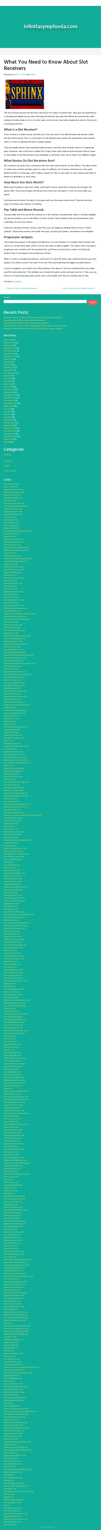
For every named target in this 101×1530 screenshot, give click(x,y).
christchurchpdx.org (12, 953)
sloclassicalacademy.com (14, 928)
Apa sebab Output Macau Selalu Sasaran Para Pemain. (24, 320)
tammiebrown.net (11, 1047)
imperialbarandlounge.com (15, 696)
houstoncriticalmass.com (14, 911)
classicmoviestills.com (13, 889)
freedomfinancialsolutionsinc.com (18, 1276)
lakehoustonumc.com (13, 1240)
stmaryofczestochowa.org (15, 1014)
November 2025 (10, 351)
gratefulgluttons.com (13, 878)
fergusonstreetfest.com (14, 1430)
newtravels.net (10, 536)
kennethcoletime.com (13, 1025)
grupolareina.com (11, 633)
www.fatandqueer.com (14, 1287)
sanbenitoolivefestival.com (15, 887)
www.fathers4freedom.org (15, 1262)
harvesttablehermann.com (15, 658)
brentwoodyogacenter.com (16, 1328)
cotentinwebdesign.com (14, 638)
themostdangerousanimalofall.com (19, 914)
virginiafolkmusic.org (13, 818)
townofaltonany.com (13, 1085)
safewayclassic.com (12, 544)
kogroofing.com (11, 594)
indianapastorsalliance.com (15, 1160)
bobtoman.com (10, 589)
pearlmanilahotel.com (13, 583)
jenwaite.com (10, 1466)
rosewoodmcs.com (12, 1359)
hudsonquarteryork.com (14, 1400)
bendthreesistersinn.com (14, 1102)
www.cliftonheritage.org (14, 1320)
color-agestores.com (13, 859)
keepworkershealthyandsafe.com (18, 558)
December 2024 (10, 373)
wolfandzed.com (11, 1348)
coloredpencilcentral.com (15, 691)
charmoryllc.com (11, 906)
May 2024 (7, 381)
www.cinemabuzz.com (13, 1353)
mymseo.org (9, 1494)
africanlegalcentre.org (13, 972)
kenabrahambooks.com (14, 956)
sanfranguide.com (11, 903)
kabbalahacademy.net (13, 771)
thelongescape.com (12, 1052)
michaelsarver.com (12, 784)
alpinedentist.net (11, 597)
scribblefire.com (11, 842)
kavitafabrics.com (11, 1116)
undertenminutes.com (13, 514)
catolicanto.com (11, 829)
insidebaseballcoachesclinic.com (18, 1441)
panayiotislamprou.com (14, 605)
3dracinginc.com (11, 909)
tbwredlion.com (11, 1419)
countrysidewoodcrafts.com (16, 547)
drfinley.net (9, 1475)
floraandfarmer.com (12, 666)
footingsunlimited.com (14, 1298)
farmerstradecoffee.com (14, 1223)
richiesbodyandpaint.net (14, 492)
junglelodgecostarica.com (15, 1058)
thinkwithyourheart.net (14, 702)
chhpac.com (9, 1497)
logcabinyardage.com (13, 1226)
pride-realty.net (10, 1452)
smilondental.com (11, 773)
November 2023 (10, 397)
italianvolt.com (10, 724)
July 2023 (7, 408)
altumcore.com (10, 1187)
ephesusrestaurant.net (13, 1389)
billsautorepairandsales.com (16, 1422)
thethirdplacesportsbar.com (16, 1386)
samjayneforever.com (13, 1433)
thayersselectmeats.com (14, 1198)
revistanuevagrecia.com (14, 989)
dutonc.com (9, 1049)
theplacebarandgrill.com (14, 1149)
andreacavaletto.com (13, 851)
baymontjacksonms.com (14, 1083)
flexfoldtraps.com (11, 1279)
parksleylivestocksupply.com (16, 853)
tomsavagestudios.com (14, 812)
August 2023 (8, 406)
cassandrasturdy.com (13, 884)
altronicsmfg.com (11, 525)
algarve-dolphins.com (13, 1066)
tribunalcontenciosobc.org (15, 925)
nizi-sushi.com (10, 1038)
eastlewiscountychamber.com (17, 922)
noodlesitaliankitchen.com (15, 561)
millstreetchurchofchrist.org (16, 1447)
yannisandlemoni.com (13, 735)
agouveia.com (10, 1488)
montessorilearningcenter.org (17, 1428)
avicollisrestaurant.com (14, 1143)
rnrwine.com (9, 1480)
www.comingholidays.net (15, 900)
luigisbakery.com (11, 1342)
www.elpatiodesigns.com (15, 1397)
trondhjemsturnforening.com (16, 1414)
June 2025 (7, 362)
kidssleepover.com (12, 533)
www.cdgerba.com (12, 1406)
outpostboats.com (12, 870)
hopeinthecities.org (12, 876)
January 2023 (9, 425)
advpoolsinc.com (11, 1154)
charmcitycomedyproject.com (17, 1000)
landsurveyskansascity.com (15, 1292)
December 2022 (10, 428)
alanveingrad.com (11, 1069)
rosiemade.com (10, 749)
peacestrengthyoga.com (14, 1273)
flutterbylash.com (11, 1458)
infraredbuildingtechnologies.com (18, 655)
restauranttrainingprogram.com (17, 804)
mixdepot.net (10, 1356)
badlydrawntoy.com (12, 1237)
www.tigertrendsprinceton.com (17, 1259)
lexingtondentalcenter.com (16, 796)
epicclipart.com (10, 580)
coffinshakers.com (11, 1011)
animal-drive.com (11, 1190)
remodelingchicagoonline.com (17, 1325)
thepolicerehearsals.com (14, 917)
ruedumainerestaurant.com (15, 980)
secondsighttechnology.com (16, 782)
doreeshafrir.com (11, 997)
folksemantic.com (11, 718)
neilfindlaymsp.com (12, 1141)
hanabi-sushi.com (11, 1345)
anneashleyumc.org (12, 1290)
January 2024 (9, 392)
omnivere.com (10, 517)
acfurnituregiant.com (13, 511)
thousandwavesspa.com (14, 1135)
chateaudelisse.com (12, 611)
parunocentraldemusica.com (16, 1408)
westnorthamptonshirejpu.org (17, 619)
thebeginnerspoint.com (14, 898)
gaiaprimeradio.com (12, 1044)
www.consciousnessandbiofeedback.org (21, 1367)
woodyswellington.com (14, 1392)
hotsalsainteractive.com (14, 503)
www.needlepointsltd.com (15, 1312)
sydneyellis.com (10, 798)
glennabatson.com (12, 934)
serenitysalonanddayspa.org (16, 506)
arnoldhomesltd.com (13, 688)
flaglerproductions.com (14, 939)
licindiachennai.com (12, 495)
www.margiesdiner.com (14, 1306)
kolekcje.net (9, 826)
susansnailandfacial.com (14, 1254)
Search (6, 297)
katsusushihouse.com (13, 975)
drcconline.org (10, 1146)
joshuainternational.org (14, 1251)
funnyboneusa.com (12, 1107)
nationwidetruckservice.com (16, 1124)
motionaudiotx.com (12, 1502)
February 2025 (9, 367)
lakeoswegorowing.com (14, 1483)
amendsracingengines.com (15, 1281)
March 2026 (8, 339)
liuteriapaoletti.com (12, 1094)
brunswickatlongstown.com (16, 1030)
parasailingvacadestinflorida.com (18, 1450)
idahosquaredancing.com (14, 713)
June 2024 (8, 378)
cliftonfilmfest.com (12, 693)
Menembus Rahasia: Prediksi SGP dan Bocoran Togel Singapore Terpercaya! (33, 317)
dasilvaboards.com (12, 931)
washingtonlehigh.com (13, 1339)
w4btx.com (9, 765)
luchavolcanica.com (12, 1118)
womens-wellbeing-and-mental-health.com (23, 815)
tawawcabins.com (11, 715)
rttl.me (7, 1505)
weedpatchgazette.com (14, 738)
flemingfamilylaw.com (13, 1477)
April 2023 (7, 417)
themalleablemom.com (14, 1022)
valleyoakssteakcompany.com (17, 1163)
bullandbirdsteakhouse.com (16, 1314)
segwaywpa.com (11, 1204)
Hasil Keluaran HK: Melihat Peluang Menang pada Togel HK (26, 323)
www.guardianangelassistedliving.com (20, 1411)
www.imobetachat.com (14, 1232)
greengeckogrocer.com (14, 787)
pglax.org (8, 1088)
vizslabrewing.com (12, 729)
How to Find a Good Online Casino (78, 288)
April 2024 (8, 384)
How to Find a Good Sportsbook (22, 288)
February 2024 (9, 389)
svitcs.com (8, 1179)
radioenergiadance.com (14, 600)
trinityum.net (9, 1381)
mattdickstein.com (12, 1234)
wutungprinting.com (12, 1074)
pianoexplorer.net (11, 1375)
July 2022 (7, 442)
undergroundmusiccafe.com (16, 1519)
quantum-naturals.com (13, 1425)
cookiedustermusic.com (14, 1110)
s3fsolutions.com (11, 669)
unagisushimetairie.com (14, 566)
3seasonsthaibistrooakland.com (17, 840)
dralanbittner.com (11, 732)
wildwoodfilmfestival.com (15, 616)
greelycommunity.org (13, 978)
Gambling (17, 281)
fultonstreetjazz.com (13, 624)
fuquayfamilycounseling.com (16, 1486)
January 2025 (9, 370)
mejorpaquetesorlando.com (16, 760)
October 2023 (9, 400)
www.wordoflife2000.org (15, 710)
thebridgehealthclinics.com (15, 1210)
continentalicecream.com (15, 945)
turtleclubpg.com (11, 1127)
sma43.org (8, 1323)
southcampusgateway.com (15, 608)
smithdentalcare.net (12, 1516)
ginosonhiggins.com (12, 1072)
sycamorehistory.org (12, 1361)
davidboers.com (11, 1229)
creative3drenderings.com (15, 1221)
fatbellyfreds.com (11, 1394)
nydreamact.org (10, 564)
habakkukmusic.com (12, 1243)
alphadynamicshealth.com (15, 1455)
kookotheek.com (11, 602)
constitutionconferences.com (17, 1174)
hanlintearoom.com (12, 1461)
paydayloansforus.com (13, 539)
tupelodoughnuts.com (13, 751)
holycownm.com (11, 1121)
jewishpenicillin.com (12, 809)
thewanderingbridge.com (15, 1019)
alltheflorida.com (11, 1439)
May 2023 (7, 414)
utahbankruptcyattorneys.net (16, 704)
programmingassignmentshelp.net (18, 531)
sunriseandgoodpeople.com (16, 1096)
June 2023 (7, 411)
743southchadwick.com (14, 677)
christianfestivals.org (13, 1060)
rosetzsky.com (10, 983)
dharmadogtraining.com (14, 1499)
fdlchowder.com (11, 1309)
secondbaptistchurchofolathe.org (18, 1491)
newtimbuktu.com (12, 522)
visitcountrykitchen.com (14, 1063)
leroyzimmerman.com (13, 1472)
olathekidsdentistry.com (14, 754)
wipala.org (8, 862)
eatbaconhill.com (11, 528)
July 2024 (7, 375)
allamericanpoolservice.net (15, 807)
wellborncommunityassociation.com (19, 613)
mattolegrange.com (12, 1055)
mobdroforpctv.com (13, 881)
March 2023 (8, 420)
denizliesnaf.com (11, 1171)
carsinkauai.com (10, 1444)
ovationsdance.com (12, 820)
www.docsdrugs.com (13, 1303)
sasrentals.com (10, 779)
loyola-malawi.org (11, 865)
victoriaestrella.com (12, 1132)
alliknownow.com (11, 920)
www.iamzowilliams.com (14, 1370)
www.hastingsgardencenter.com (18, 1372)
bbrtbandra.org (10, 575)
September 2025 (10, 356)
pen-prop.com (10, 1256)
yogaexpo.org (10, 845)
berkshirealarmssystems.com (16, 727)
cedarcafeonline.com (13, 508)
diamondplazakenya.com (14, 1417)
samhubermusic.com (12, 1521)
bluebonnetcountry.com (14, 577)
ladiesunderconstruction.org (16, 644)
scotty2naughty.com (13, 994)
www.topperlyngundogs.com (16, 1265)
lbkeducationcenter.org (14, 831)
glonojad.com (10, 986)
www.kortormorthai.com (14, 1284)
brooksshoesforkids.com (14, 1196)
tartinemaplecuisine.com (14, 1033)
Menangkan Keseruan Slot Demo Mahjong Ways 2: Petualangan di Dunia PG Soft (35, 325)
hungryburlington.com (13, 1027)
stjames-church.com (12, 991)
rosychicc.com (10, 867)
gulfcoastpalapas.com (13, 1207)
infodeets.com (10, 500)
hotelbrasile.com (11, 622)
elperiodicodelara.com (14, 489)
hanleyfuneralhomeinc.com (15, 757)
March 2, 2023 (20, 74)
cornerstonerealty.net (13, 1364)
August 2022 (8, 439)
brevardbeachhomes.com (15, 671)
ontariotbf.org (10, 553)
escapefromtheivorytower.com (17, 674)
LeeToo (57, 1527)
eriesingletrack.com (12, 743)
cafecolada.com (11, 892)
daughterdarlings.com (13, 497)
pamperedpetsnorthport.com (16, 746)
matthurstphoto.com (13, 1436)
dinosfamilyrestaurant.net (15, 652)
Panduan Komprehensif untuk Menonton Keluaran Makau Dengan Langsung (33, 328)
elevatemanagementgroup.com (17, 1469)
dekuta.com (9, 1350)
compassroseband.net (13, 1185)
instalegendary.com (12, 555)
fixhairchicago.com (12, 1168)
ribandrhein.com (11, 823)
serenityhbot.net (11, 1248)
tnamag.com (9, 1193)
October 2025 (9, 353)
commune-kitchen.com (14, 958)
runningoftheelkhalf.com (14, 1268)
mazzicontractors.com (13, 1383)
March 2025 (8, 364)
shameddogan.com (12, 1215)
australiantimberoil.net (13, 649)
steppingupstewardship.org (15, 1334)
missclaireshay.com (12, 484)
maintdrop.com (10, 586)
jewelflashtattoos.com (14, 569)
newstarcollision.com (13, 776)
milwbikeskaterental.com (15, 1080)
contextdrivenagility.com (15, 1005)
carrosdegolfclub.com (13, 660)
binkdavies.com (10, 950)
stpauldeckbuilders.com (14, 1295)
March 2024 (8, 386)
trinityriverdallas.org (12, 834)
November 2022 (10, 431)
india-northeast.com (12, 680)
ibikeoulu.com (10, 1008)
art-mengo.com (10, 1041)
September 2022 (10, 436)
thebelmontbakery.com (14, 542)
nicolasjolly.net (10, 967)
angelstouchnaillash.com (14, 768)
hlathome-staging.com (13, 790)
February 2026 (9, 342)
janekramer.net (10, 1036)
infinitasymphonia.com (13, 969)
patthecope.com (11, 1176)
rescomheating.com (12, 1508)
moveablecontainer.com (14, 630)
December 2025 (10, 348)
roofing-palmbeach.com (14, 682)
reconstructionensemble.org (16, 1113)
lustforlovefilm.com (12, 964)
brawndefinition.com (13, 942)
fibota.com (8, 1403)
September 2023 (10, 403)
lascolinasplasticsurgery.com (16, 1317)
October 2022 (9, 433)
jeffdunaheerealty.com (14, 1270)
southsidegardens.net (13, 1378)
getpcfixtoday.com (12, 572)
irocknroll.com (10, 707)
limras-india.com (11, 486)
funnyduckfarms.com (13, 1463)
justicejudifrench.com (13, 1016)
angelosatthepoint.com (14, 1157)
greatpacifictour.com (13, 1129)
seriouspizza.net (11, 1182)
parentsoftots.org (11, 1218)
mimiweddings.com (12, 1510)
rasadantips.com (11, 520)
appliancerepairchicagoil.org (16, 550)
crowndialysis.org (11, 801)
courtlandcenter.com (13, 1138)
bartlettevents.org (12, 627)
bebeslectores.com (12, 646)
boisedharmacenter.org (14, 856)
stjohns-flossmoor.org (13, 1105)
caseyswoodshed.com (13, 1165)
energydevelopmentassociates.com (19, 663)
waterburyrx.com (11, 1152)
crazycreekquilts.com (13, 947)
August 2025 (8, 359)
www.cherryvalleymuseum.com (17, 635)
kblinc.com (8, 740)
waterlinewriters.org (12, 1212)
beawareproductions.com (15, 1003)
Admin (33, 74)
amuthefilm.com (11, 961)
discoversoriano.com (13, 895)
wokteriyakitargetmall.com (16, 793)
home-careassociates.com (15, 848)
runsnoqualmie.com (12, 1301)
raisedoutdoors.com (12, 699)
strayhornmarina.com (13, 936)
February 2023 (9, 422)
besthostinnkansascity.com (15, 1513)
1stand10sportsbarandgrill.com (17, 762)
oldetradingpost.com (13, 641)
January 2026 (9, 345)
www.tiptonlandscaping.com (16, 1331)
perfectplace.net (11, 837)
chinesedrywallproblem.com (16, 1099)
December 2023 (10, 395)
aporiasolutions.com (12, 1201)
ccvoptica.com (10, 1337)
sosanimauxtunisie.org (13, 591)
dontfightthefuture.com (14, 685)
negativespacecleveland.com (16, 1091)
